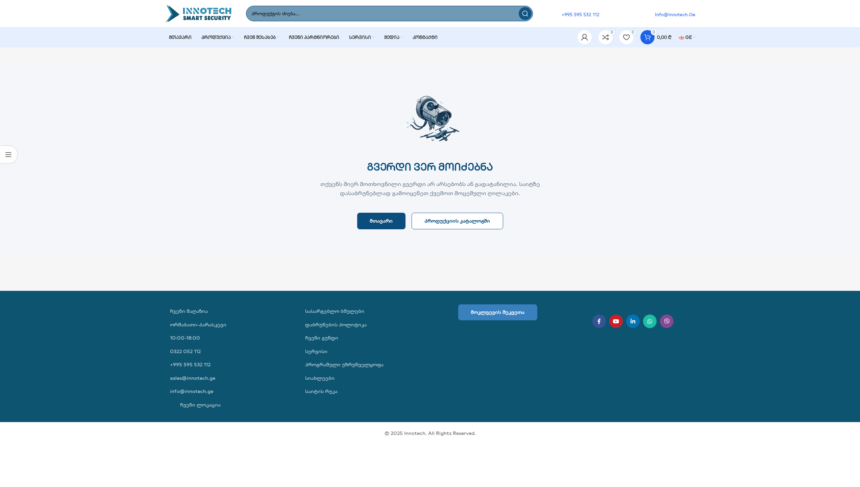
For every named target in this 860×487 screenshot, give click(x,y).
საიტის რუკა (321, 391)
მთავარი (381, 220)
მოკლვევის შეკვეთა (497, 312)
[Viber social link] (666, 321)
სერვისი (316, 351)
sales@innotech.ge (192, 378)
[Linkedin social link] (633, 321)
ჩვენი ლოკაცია (200, 404)
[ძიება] (525, 13)
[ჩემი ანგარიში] (584, 37)
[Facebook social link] (599, 321)
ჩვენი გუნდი (321, 337)
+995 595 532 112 (190, 364)
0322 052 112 (185, 351)
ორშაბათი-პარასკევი (198, 324)
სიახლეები (320, 378)
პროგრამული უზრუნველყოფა (344, 364)
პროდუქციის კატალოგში (457, 220)
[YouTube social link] (616, 321)
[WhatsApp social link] (650, 321)
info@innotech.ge (191, 391)
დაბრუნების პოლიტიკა (336, 324)
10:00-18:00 (185, 337)
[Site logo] (198, 13)
